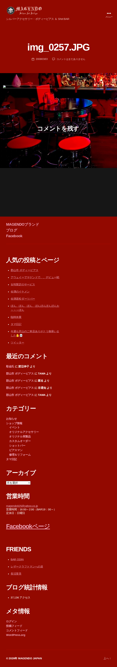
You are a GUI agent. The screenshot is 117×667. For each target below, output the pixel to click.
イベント (14, 427)
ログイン (11, 621)
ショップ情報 (14, 423)
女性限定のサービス (23, 284)
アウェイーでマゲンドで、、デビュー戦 (35, 277)
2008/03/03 (42, 59)
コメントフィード (17, 630)
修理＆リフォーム (20, 454)
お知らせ (11, 418)
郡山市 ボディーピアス (24, 270)
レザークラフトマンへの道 (27, 566)
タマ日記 (16, 324)
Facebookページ (28, 526)
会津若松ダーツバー (23, 298)
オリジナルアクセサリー (24, 431)
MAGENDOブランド (22, 224)
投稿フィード (14, 625)
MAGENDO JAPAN (30, 658)
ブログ (11, 230)
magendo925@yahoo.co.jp (22, 505)
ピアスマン (16, 450)
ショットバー (17, 445)
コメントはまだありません (71, 59)
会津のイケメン (20, 291)
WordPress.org (15, 635)
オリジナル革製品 (20, 436)
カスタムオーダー (20, 441)
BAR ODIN (17, 559)
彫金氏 (10, 366)
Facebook (14, 236)
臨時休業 (16, 317)
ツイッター (17, 342)
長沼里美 (16, 573)
